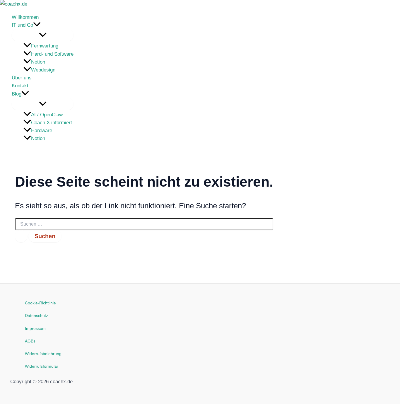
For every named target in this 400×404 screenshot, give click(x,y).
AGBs (30, 341)
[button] (37, 25)
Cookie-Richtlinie (40, 303)
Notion (38, 62)
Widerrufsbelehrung (43, 353)
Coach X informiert (51, 122)
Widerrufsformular (41, 366)
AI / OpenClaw (47, 114)
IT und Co (22, 25)
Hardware (41, 130)
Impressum (35, 328)
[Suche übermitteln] (21, 236)
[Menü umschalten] (42, 35)
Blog (16, 94)
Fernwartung (44, 46)
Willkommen (25, 17)
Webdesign (43, 70)
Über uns (22, 78)
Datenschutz (36, 315)
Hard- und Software (52, 54)
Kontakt (20, 85)
